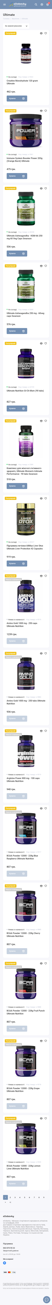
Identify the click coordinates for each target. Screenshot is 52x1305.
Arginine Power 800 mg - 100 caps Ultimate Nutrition (23, 779)
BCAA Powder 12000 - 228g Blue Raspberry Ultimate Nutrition (22, 857)
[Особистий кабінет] (41, 4)
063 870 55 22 (9, 1248)
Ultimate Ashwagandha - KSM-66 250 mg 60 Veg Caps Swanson (24, 237)
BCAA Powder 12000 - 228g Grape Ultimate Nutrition (23, 1090)
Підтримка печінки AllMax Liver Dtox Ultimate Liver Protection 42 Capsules (25, 547)
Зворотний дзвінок (11, 1251)
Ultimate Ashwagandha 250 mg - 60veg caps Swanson (25, 314)
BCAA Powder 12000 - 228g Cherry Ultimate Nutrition (23, 934)
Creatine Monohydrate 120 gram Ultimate (22, 82)
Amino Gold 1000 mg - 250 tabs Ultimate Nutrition (26, 702)
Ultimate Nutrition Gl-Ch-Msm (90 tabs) (25, 390)
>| (10, 1202)
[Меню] (4, 4)
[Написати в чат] (46, 1299)
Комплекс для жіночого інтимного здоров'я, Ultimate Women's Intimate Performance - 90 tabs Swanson (24, 471)
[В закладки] (45, 33)
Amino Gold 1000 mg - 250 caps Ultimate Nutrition (22, 624)
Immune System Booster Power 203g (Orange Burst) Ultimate (24, 159)
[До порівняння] (41, 33)
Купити (12, 98)
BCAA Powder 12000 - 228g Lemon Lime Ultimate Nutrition (23, 1167)
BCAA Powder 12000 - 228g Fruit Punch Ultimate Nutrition (26, 1012)
